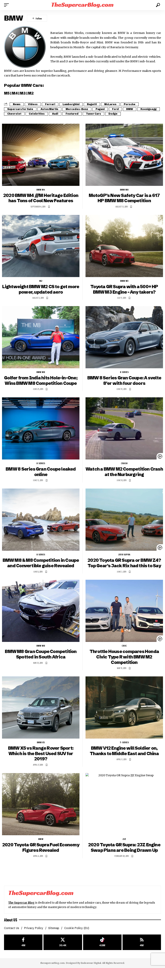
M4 (15, 93)
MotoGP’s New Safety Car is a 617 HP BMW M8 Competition (124, 198)
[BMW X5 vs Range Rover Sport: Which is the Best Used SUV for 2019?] (40, 707)
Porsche (129, 104)
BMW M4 (40, 190)
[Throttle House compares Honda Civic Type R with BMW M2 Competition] (124, 611)
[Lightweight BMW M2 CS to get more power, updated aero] (40, 246)
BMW (129, 109)
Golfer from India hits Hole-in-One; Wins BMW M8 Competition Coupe (40, 380)
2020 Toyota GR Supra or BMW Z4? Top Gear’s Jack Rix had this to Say (124, 563)
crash (124, 463)
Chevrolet (14, 113)
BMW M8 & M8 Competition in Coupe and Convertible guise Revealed (41, 563)
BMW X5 (41, 742)
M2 (31, 93)
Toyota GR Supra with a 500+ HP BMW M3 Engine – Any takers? (124, 289)
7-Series (124, 742)
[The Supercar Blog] (82, 5)
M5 (7, 93)
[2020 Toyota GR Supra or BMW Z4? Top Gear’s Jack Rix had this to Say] (124, 520)
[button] (7, 5)
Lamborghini (71, 104)
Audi (55, 113)
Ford (115, 109)
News (17, 104)
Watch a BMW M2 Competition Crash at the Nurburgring (124, 471)
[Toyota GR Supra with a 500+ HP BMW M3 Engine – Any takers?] (124, 246)
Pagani (100, 109)
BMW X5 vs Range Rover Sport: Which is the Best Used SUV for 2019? (40, 753)
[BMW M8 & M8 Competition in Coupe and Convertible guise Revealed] (40, 520)
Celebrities (37, 113)
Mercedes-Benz (77, 109)
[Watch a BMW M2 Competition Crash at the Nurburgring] (124, 428)
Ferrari (50, 104)
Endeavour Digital (91, 963)
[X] (62, 942)
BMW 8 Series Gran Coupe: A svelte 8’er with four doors (124, 380)
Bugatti (92, 104)
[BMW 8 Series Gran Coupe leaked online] (40, 428)
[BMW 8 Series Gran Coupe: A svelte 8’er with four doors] (124, 337)
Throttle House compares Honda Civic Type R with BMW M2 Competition (124, 657)
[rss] (142, 942)
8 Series (124, 372)
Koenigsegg (148, 109)
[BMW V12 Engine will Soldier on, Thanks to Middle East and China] (124, 707)
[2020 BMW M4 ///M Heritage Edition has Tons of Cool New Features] (40, 155)
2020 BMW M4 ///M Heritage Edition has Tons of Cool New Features (40, 198)
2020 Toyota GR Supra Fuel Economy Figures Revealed (40, 847)
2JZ (124, 839)
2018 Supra (124, 554)
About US (10, 920)
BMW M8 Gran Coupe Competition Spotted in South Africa (40, 654)
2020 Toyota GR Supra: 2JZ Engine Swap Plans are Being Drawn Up (124, 847)
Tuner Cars (93, 113)
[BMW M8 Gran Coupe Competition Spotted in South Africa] (40, 611)
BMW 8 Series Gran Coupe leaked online (41, 471)
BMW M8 (124, 190)
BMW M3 (124, 281)
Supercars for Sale (20, 109)
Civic (124, 646)
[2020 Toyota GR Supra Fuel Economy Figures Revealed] (40, 804)
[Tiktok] (102, 942)
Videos (33, 104)
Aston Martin (49, 109)
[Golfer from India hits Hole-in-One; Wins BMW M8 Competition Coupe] (40, 337)
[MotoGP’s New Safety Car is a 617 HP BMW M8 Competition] (124, 155)
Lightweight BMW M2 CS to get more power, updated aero (40, 289)
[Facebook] (23, 942)
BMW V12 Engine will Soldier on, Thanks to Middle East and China (124, 750)
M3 (23, 93)
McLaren (110, 104)
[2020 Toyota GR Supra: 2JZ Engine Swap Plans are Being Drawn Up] (124, 804)
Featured (72, 113)
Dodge (113, 113)
